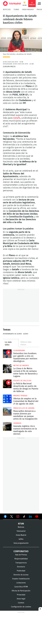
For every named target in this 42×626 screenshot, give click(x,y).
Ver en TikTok (24, 517)
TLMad (16, 9)
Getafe (16, 118)
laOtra (21, 539)
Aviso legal (21, 599)
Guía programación (21, 543)
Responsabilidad (21, 559)
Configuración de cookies (21, 607)
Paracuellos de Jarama (23, 408)
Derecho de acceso (21, 575)
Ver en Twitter (11, 517)
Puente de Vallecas (22, 381)
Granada (17, 423)
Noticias (7, 9)
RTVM (21, 524)
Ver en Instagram (18, 516)
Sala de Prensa (21, 555)
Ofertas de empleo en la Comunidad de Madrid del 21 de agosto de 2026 (7, 399)
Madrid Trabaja (20, 396)
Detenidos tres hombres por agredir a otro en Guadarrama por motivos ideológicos (7, 353)
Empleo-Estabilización (21, 579)
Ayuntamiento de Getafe (12, 334)
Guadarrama (19, 350)
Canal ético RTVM (21, 587)
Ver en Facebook (5, 517)
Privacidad (21, 595)
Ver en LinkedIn (30, 516)
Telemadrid (21, 531)
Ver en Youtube (36, 516)
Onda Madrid (28, 9)
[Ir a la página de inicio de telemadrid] (12, 3)
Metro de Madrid (21, 365)
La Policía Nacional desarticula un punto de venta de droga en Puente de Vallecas (7, 384)
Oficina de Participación (21, 591)
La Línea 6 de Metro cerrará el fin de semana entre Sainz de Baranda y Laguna (7, 368)
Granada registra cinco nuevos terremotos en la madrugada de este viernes (7, 426)
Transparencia (21, 563)
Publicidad (21, 571)
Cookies (21, 603)
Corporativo (21, 551)
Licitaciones (21, 583)
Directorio (21, 567)
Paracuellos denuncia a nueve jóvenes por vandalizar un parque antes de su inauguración (7, 411)
